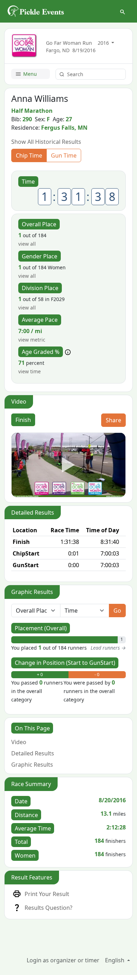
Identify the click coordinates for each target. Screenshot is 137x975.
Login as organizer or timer (63, 960)
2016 (104, 42)
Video (18, 742)
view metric (31, 339)
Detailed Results (32, 753)
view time (29, 371)
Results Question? (48, 908)
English (115, 960)
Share (113, 420)
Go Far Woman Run (69, 42)
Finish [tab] (23, 420)
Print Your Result (47, 894)
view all (27, 243)
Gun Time (64, 155)
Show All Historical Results (46, 142)
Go (117, 610)
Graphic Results (32, 764)
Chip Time (29, 155)
